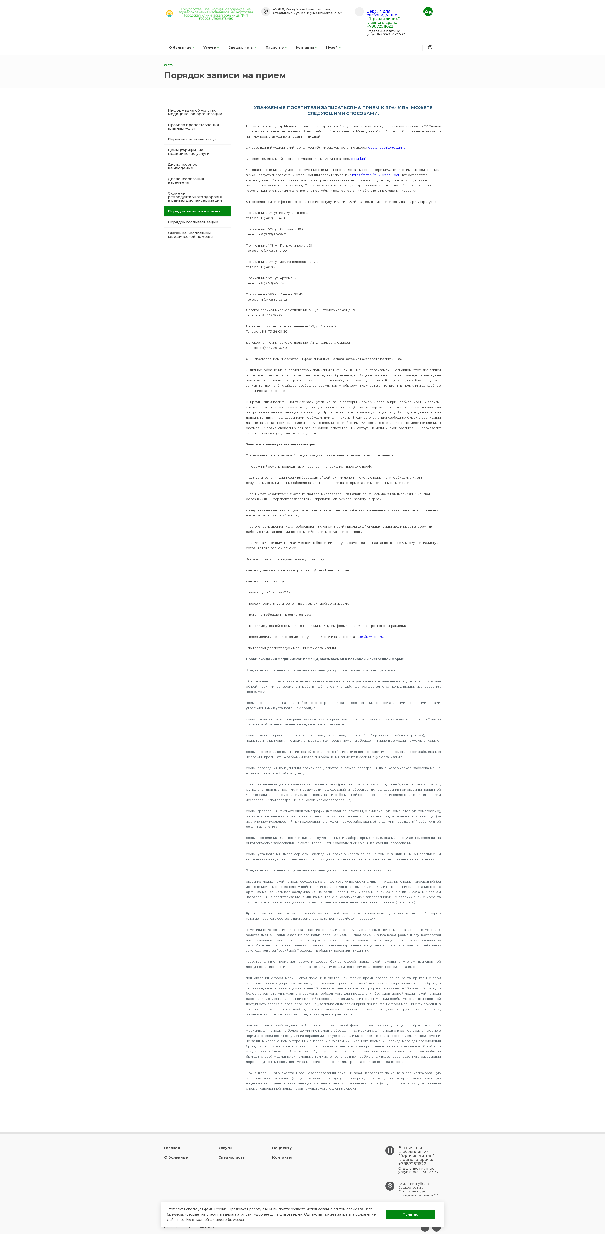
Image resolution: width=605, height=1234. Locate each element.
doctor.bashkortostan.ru (387, 147)
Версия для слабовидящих (382, 13)
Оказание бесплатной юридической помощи (190, 235)
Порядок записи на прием (194, 211)
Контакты (305, 47)
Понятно (410, 1214)
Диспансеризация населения (186, 181)
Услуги (209, 47)
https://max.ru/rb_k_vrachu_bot (375, 175)
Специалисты (241, 47)
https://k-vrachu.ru (369, 637)
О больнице (180, 47)
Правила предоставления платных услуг (193, 126)
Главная (172, 1148)
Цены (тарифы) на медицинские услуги (189, 152)
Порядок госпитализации (193, 222)
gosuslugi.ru (360, 158)
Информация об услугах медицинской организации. (195, 112)
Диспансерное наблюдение (182, 166)
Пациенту (275, 47)
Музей (332, 47)
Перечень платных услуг (192, 139)
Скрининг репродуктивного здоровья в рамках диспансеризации (195, 197)
